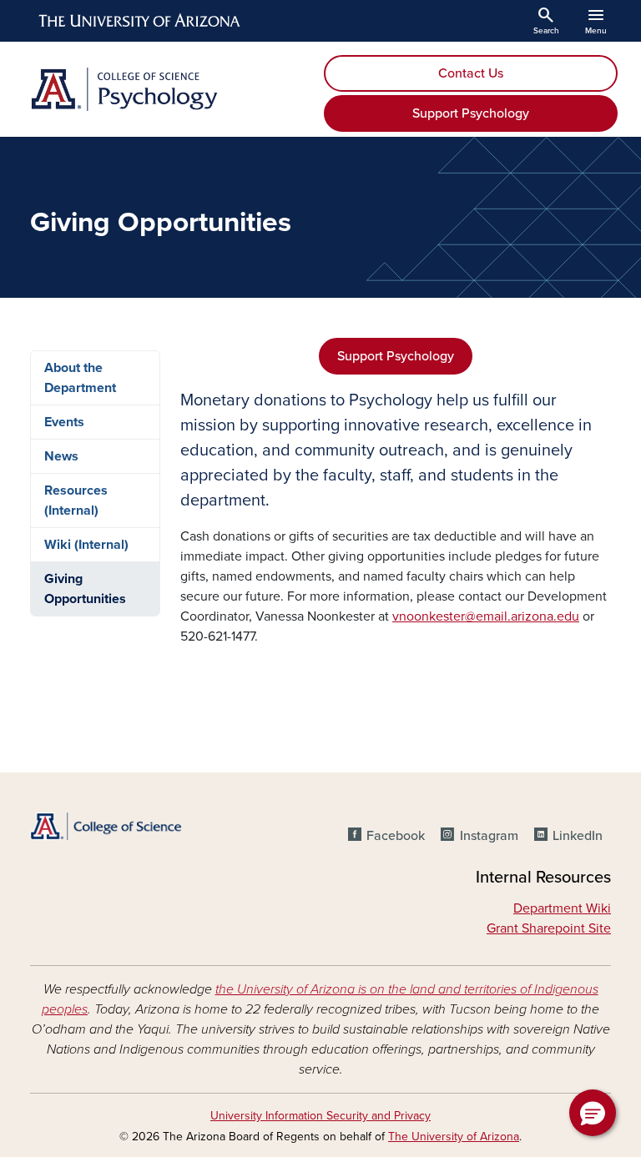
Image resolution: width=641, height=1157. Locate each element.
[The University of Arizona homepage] (140, 21)
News (61, 456)
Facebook (395, 836)
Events (64, 422)
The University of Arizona (453, 1136)
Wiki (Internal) (86, 544)
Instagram (488, 836)
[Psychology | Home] (170, 89)
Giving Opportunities (85, 589)
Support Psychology (470, 113)
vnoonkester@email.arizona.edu (485, 616)
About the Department (80, 378)
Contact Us (470, 73)
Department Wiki (562, 908)
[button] (592, 1112)
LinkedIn (578, 836)
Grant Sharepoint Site (549, 928)
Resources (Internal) (76, 500)
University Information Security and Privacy (320, 1116)
